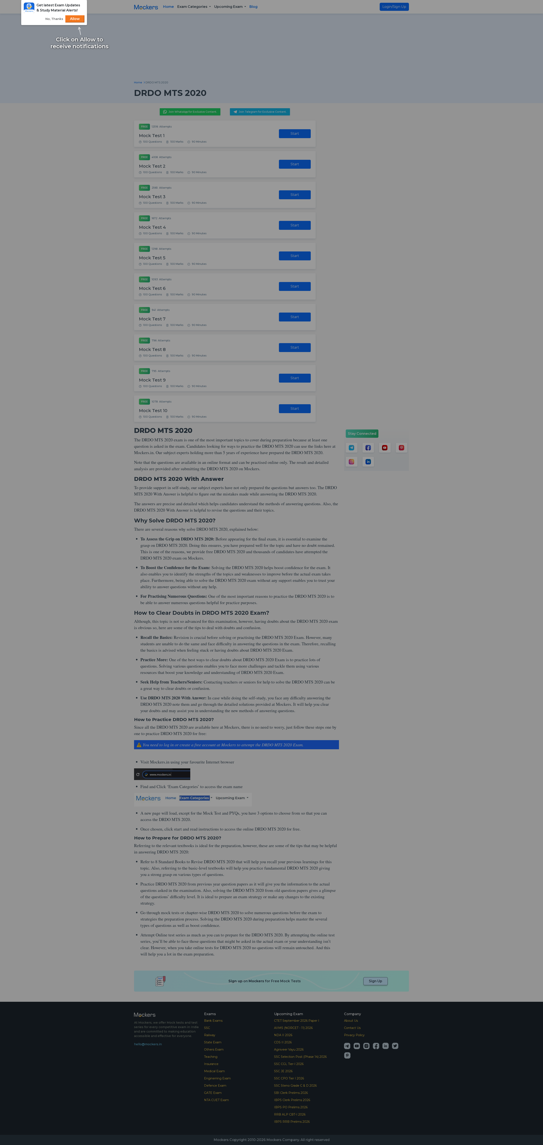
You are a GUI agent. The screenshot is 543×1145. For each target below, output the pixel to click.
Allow (75, 19)
